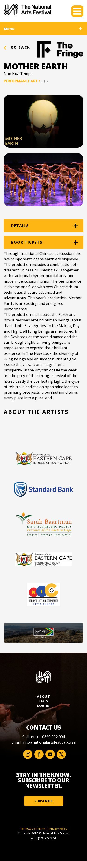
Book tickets (26, 242)
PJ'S (44, 81)
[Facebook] (39, 754)
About (43, 696)
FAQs (43, 701)
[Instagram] (27, 754)
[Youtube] (50, 754)
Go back (19, 47)
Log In (43, 705)
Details (20, 225)
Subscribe (43, 801)
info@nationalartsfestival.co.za (49, 742)
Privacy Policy (58, 829)
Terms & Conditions (33, 829)
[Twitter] (61, 754)
